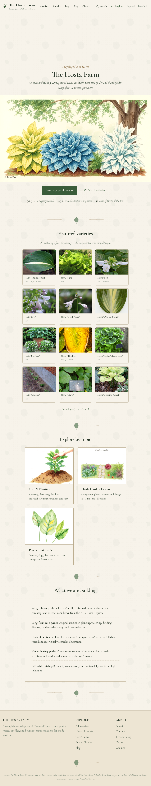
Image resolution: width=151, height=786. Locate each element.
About (86, 5)
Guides (57, 5)
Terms (119, 742)
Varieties (44, 5)
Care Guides (82, 736)
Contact (120, 731)
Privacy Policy (123, 736)
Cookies (120, 747)
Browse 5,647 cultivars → (59, 190)
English (119, 5)
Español (130, 5)
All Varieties (82, 726)
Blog (75, 5)
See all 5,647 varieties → (75, 409)
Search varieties (96, 190)
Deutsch (142, 5)
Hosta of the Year (85, 731)
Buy (67, 5)
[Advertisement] (75, 35)
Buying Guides (84, 742)
